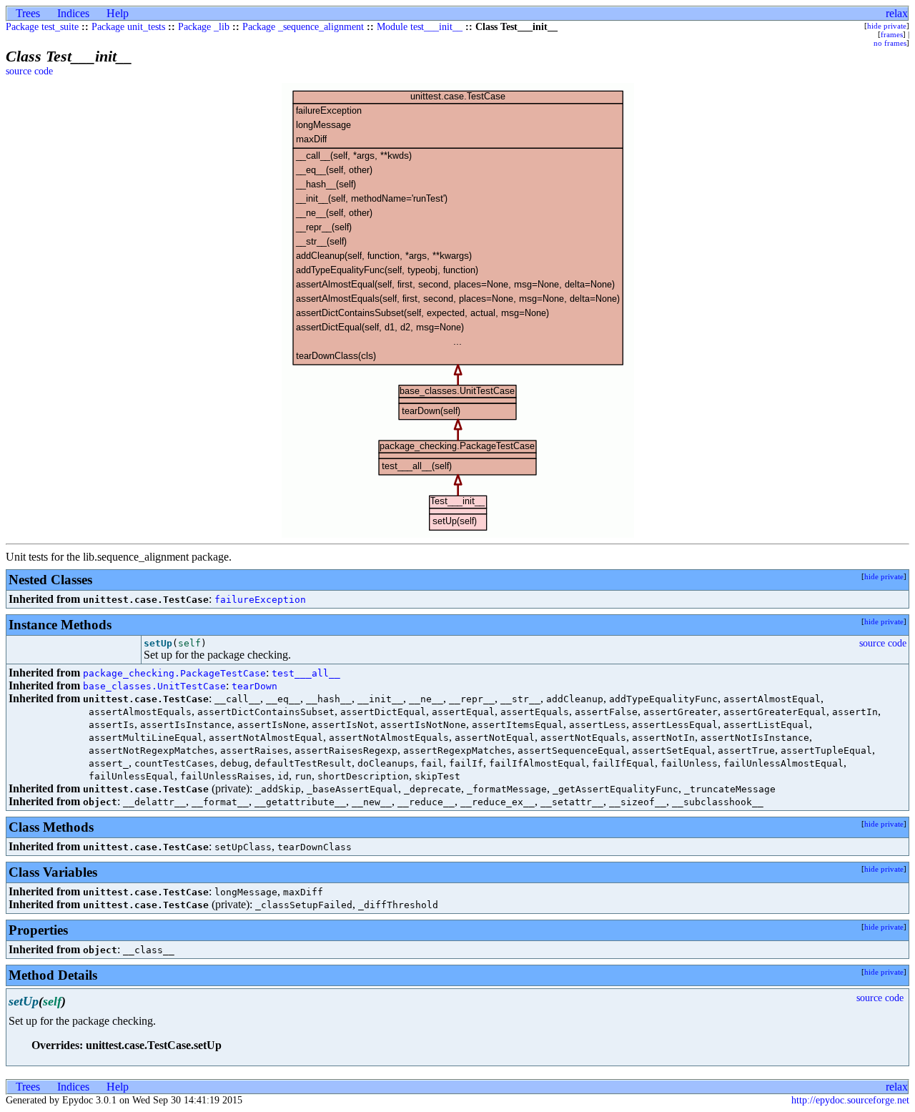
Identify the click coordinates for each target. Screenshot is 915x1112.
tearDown (254, 686)
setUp (158, 643)
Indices (73, 13)
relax (897, 13)
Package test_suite (42, 26)
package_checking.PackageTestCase (174, 673)
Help (118, 13)
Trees (28, 13)
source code (29, 71)
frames (892, 34)
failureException (260, 599)
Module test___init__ (420, 26)
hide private (886, 25)
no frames (890, 43)
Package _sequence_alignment (303, 26)
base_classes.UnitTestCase (154, 686)
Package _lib (203, 26)
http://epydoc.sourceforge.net (850, 1100)
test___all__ (306, 673)
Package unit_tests (128, 26)
